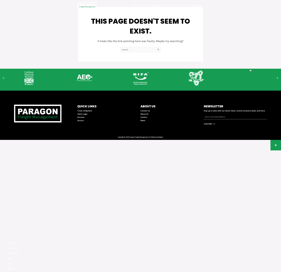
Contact (181, 5)
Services (135, 5)
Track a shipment (194, 5)
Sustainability (155, 5)
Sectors (144, 5)
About (166, 5)
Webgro (160, 137)
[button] (3, 78)
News (173, 5)
